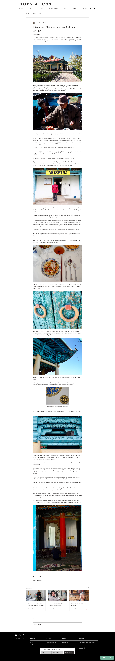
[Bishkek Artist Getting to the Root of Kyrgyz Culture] (57, 595)
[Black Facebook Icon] (92, 8)
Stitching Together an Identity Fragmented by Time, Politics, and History (36, 604)
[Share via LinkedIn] (40, 576)
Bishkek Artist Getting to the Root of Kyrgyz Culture (56, 604)
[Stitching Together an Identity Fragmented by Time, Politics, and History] (36, 595)
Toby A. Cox (36, 4)
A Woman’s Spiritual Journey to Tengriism (78, 604)
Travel (40, 13)
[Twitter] (84, 648)
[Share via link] (43, 576)
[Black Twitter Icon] (94, 8)
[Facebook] (82, 648)
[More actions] (81, 22)
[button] (87, 13)
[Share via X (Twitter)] (36, 576)
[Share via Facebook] (33, 576)
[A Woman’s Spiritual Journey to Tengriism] (79, 595)
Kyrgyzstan (34, 13)
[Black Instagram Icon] (90, 8)
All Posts (27, 13)
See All (87, 587)
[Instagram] (80, 648)
